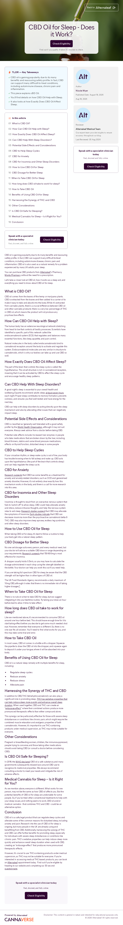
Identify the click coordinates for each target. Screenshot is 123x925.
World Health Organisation (30, 427)
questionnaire (11, 869)
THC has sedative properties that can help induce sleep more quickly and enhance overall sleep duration (36, 702)
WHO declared (23, 762)
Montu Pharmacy (12, 275)
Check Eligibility (61, 43)
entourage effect (13, 708)
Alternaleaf (45, 272)
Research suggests (13, 475)
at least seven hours (55, 393)
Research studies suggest (33, 511)
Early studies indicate (40, 514)
